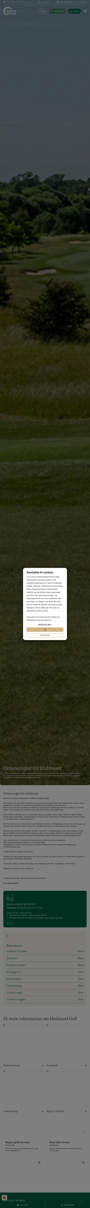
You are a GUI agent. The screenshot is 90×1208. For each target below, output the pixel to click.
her (49, 620)
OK (45, 629)
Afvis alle (45, 635)
